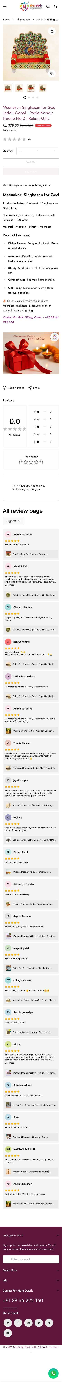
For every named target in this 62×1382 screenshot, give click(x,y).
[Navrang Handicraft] (31, 6)
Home (6, 19)
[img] (14, 139)
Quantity (8, 151)
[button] (55, 6)
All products (23, 19)
